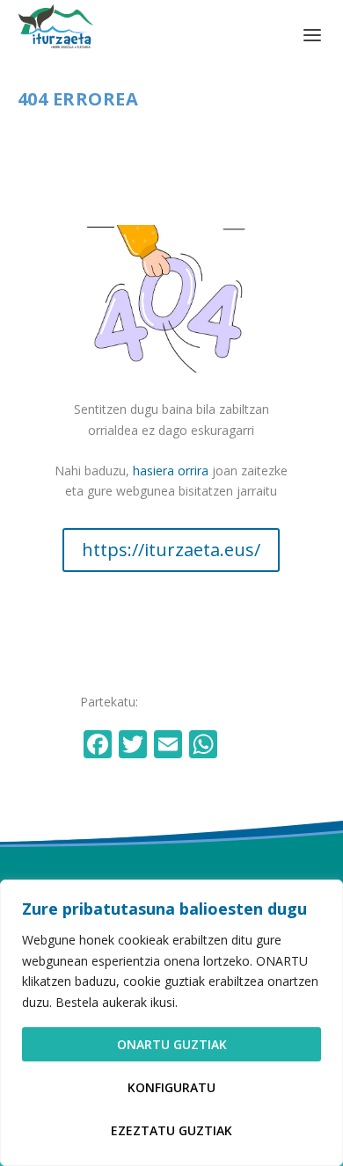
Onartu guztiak (172, 1044)
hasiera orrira (170, 470)
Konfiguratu (171, 1087)
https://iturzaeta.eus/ (171, 549)
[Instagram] (242, 746)
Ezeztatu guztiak (171, 1130)
